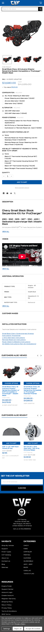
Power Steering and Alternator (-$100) (19, 98)
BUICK (26, 567)
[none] (22, 33)
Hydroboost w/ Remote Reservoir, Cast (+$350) (23, 128)
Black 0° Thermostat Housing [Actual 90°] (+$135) (21, 157)
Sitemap (5, 567)
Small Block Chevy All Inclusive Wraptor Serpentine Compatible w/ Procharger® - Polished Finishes (32, 390)
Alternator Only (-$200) (13, 103)
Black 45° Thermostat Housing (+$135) (20, 165)
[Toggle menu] (3, 3)
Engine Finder (7, 586)
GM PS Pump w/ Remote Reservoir (18, 125)
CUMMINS (27, 558)
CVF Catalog (6, 555)
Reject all (17, 628)
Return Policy (7, 605)
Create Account (8, 595)
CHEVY (26, 545)
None (7, 135)
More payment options (22, 187)
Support (5, 548)
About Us (5, 558)
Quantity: (6, 172)
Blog (3, 564)
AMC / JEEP (28, 564)
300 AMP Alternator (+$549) (16, 113)
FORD (26, 548)
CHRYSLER (28, 551)
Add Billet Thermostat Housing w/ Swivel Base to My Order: (20, 149)
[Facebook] (3, 193)
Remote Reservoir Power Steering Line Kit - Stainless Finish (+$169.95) (21, 139)
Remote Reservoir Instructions (14, 339)
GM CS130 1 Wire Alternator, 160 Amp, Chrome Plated (32, 448)
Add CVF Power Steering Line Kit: (15, 132)
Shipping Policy (7, 601)
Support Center (7, 589)
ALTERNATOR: (11, 107)
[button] (37, 355)
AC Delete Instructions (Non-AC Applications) (19, 344)
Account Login (7, 592)
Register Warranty (9, 598)
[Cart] (41, 3)
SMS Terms (6, 614)
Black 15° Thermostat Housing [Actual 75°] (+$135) (21, 162)
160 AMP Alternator (12, 110)
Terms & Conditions (9, 611)
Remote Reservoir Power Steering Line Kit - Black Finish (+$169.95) (21, 143)
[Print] (11, 193)
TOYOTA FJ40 (29, 573)
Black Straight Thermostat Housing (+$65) (21, 168)
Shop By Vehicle (8, 545)
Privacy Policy (7, 608)
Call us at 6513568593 (22, 529)
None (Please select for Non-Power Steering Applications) (22, 121)
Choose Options (11, 383)
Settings (6, 628)
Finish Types (6, 551)
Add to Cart (11, 443)
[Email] (7, 193)
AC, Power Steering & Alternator (17, 95)
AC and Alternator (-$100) (15, 101)
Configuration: (12, 92)
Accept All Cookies (33, 628)
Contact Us (6, 561)
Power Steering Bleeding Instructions (16, 342)
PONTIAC (27, 555)
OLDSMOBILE (28, 561)
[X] (14, 193)
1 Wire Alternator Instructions (13, 337)
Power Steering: (13, 117)
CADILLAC (27, 570)
